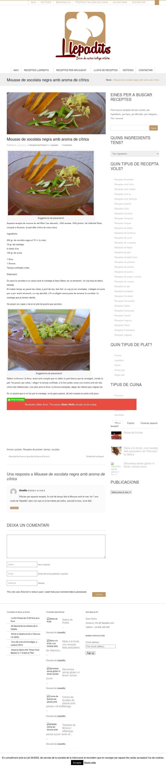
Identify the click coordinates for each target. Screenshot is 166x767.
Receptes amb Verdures (125, 198)
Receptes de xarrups (124, 281)
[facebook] (19, 3)
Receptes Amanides (123, 179)
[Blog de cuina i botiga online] (83, 58)
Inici (33, 2)
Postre (117, 365)
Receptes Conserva (123, 218)
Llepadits (54, 145)
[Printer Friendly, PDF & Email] (16, 400)
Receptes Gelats (122, 305)
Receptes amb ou (122, 193)
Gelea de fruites (67, 621)
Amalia (23, 490)
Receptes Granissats (124, 310)
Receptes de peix (122, 252)
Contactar (139, 2)
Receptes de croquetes (125, 242)
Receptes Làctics (122, 315)
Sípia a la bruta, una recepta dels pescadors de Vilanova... (63, 645)
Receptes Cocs (121, 208)
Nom (44, 564)
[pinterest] (13, 3)
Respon (14, 508)
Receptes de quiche (123, 271)
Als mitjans (120, 2)
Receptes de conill (123, 237)
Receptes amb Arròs (124, 184)
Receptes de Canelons (125, 232)
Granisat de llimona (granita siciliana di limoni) (29, 456)
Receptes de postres (38, 145)
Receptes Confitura (123, 213)
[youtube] (22, 3)
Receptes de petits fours (125, 257)
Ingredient (119, 360)
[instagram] (25, 3)
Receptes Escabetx (123, 296)
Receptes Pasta (122, 325)
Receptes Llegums (123, 320)
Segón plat (119, 374)
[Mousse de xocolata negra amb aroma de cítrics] (56, 113)
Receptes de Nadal (123, 247)
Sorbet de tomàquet (95, 456)
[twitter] (16, 3)
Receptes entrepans (123, 291)
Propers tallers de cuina (91, 2)
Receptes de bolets (123, 227)
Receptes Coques (122, 223)
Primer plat (119, 370)
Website (41, 583)
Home (108, 79)
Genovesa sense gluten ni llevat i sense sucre (139, 464)
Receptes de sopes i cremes (127, 276)
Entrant (117, 355)
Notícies (46, 2)
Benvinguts (63, 2)
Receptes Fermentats (124, 300)
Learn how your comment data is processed (65, 591)
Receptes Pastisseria (124, 330)
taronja (47, 449)
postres (18, 449)
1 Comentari (67, 145)
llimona (10, 449)
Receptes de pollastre (124, 261)
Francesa (118, 395)
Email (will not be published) (53, 573)
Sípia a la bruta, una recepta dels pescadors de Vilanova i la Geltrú (141, 451)
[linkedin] (10, 3)
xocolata (55, 449)
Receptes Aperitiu (122, 203)
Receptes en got (122, 286)
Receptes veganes (123, 334)
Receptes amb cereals (125, 189)
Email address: (93, 642)
